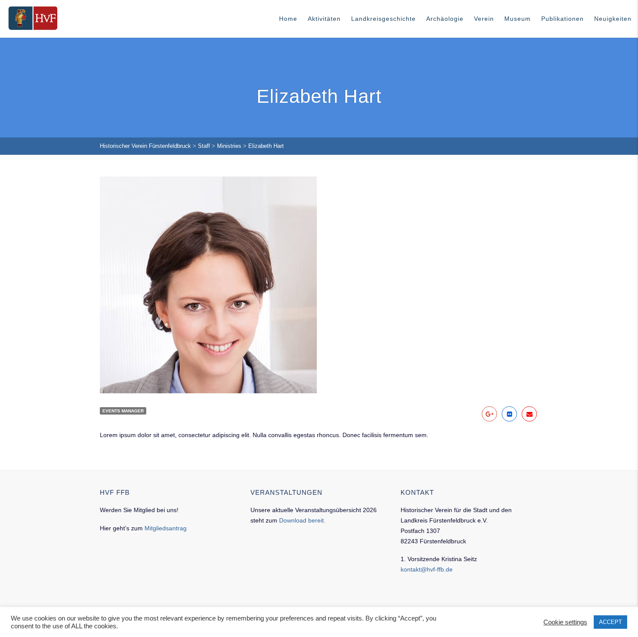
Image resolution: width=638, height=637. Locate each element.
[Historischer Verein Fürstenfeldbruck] (33, 18)
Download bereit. (302, 520)
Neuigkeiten (612, 18)
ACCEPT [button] (610, 622)
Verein (484, 18)
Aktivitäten (324, 18)
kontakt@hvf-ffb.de (427, 569)
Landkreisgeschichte (383, 18)
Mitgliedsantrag (166, 528)
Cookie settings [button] (565, 622)
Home (288, 18)
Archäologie (445, 18)
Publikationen (562, 18)
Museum (517, 18)
